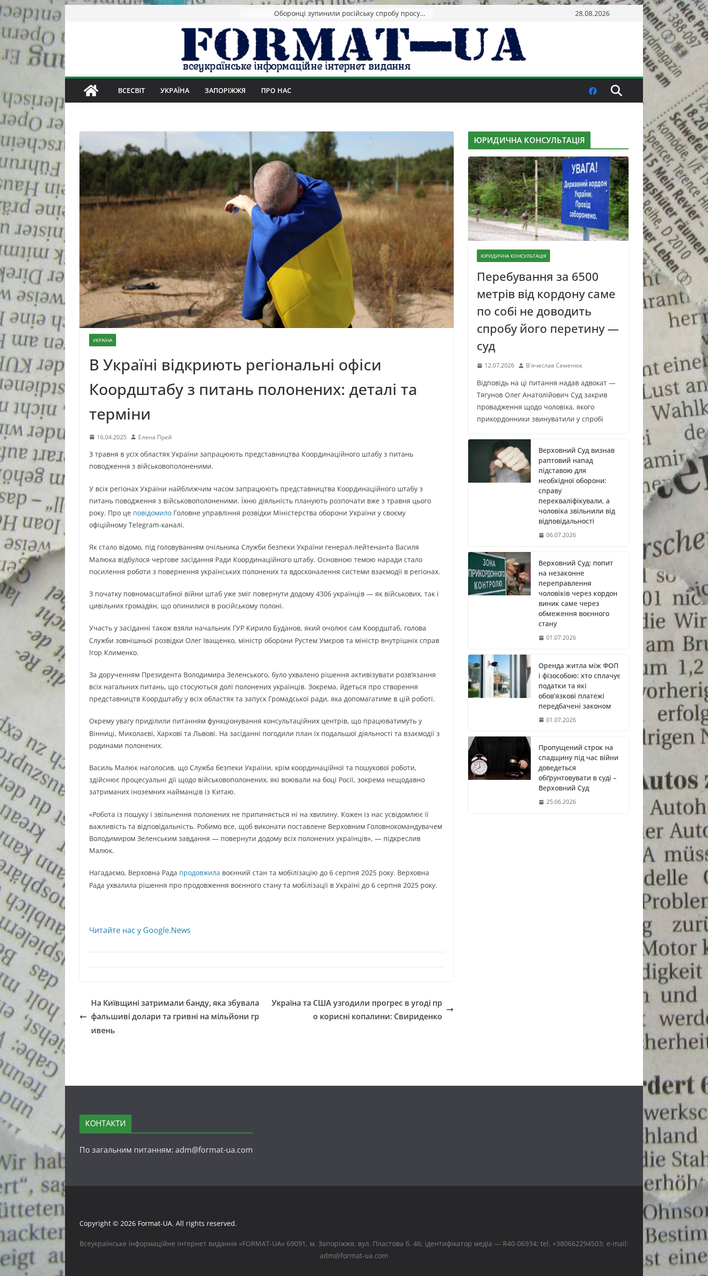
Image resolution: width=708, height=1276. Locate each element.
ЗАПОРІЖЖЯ (225, 90)
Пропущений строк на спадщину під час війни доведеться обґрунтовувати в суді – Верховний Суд (578, 767)
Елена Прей (155, 437)
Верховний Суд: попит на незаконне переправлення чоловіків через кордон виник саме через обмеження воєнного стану (577, 593)
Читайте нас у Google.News (140, 930)
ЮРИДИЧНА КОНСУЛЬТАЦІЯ (513, 255)
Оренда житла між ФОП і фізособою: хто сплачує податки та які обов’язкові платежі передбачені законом (579, 685)
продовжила (199, 872)
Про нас (276, 90)
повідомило (152, 512)
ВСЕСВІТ (131, 90)
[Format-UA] (91, 90)
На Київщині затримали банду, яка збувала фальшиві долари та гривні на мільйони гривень (175, 1017)
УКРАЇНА (174, 90)
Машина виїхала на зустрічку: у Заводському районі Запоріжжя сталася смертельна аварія (353, 13)
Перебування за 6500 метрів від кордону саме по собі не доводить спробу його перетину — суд (548, 311)
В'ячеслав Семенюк (554, 365)
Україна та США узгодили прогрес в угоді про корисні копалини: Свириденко (357, 1010)
